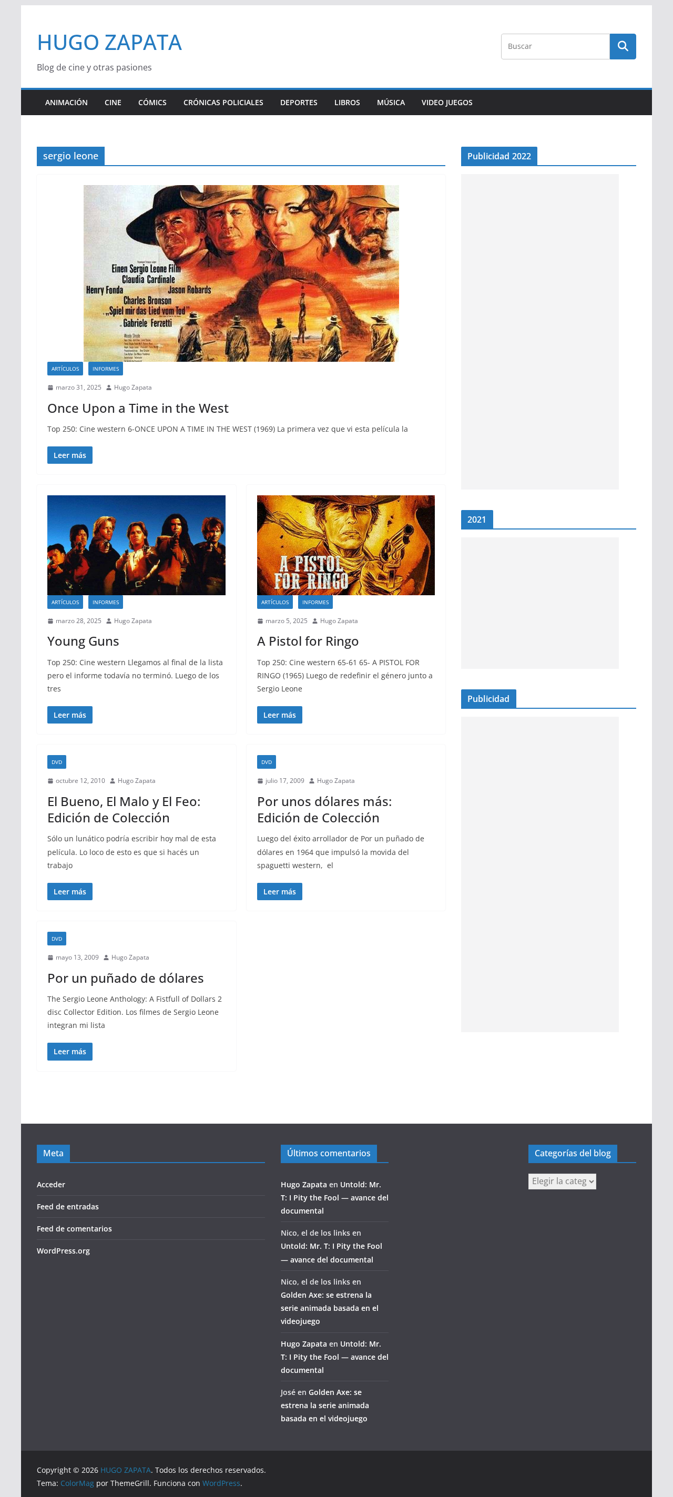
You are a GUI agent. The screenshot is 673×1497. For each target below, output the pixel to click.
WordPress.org (63, 1251)
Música (391, 102)
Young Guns (83, 640)
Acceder (51, 1184)
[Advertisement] (540, 332)
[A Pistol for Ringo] (346, 545)
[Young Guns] (136, 545)
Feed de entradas (68, 1206)
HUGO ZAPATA (109, 41)
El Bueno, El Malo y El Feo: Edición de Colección (123, 809)
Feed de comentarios (74, 1229)
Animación (66, 102)
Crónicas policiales (223, 102)
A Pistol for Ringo (308, 640)
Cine (113, 102)
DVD (57, 762)
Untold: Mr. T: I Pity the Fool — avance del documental (335, 1197)
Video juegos (447, 102)
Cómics (152, 102)
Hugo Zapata (133, 387)
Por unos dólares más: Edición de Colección (324, 809)
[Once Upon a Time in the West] (241, 273)
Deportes (299, 102)
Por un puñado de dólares (125, 977)
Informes (106, 368)
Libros (347, 102)
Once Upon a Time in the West (138, 407)
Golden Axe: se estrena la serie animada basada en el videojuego (330, 1308)
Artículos (65, 368)
